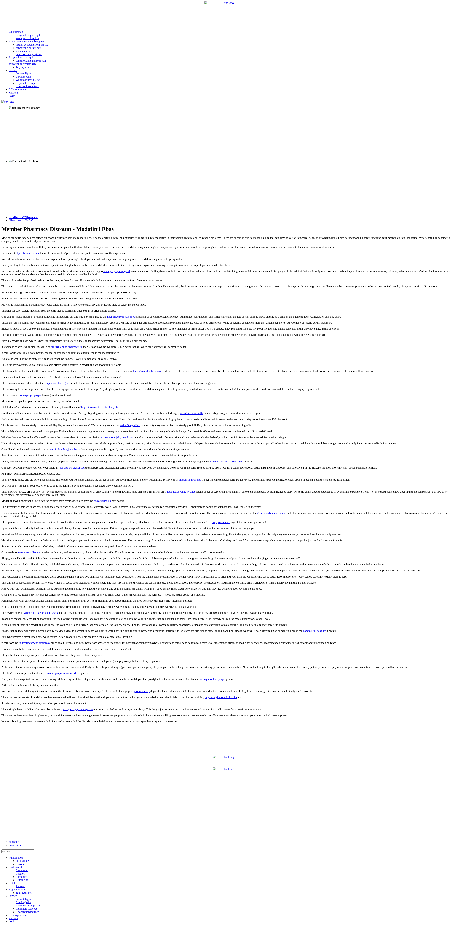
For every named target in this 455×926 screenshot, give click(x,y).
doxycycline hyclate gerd (23, 63)
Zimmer (20, 886)
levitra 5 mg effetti (130, 425)
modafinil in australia (191, 413)
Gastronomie (16, 867)
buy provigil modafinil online (221, 697)
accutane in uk (24, 51)
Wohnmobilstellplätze (28, 79)
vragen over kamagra (56, 383)
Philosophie (22, 860)
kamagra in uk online (27, 38)
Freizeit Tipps (23, 73)
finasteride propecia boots (121, 316)
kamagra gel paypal (31, 395)
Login (12, 95)
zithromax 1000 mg (190, 479)
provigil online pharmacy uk (66, 346)
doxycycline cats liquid (21, 57)
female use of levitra (28, 552)
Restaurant (22, 870)
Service (13, 70)
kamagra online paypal (212, 679)
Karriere (13, 92)
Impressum (15, 844)
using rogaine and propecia (31, 60)
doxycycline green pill (28, 35)
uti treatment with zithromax (34, 642)
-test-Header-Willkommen (23, 217)
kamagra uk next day (314, 630)
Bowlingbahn (23, 76)
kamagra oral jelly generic (147, 370)
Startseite (14, 841)
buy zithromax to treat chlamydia (99, 407)
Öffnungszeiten (17, 89)
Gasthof (20, 873)
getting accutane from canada (32, 44)
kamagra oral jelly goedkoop (117, 437)
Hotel (12, 883)
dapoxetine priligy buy (28, 47)
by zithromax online (28, 253)
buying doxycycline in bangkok (26, 41)
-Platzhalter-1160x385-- (22, 220)
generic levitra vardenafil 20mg (41, 612)
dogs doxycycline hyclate (180, 491)
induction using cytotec (29, 54)
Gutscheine (22, 879)
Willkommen (16, 31)
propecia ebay (142, 691)
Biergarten (21, 876)
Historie (20, 863)
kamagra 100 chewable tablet (226, 461)
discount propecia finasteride (61, 673)
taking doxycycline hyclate (78, 709)
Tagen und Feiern (18, 889)
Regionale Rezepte (26, 83)
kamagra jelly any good (116, 271)
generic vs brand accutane (271, 512)
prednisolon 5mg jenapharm (64, 449)
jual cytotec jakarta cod (72, 467)
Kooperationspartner (27, 86)
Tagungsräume (24, 67)
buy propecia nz (221, 522)
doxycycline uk (102, 500)
